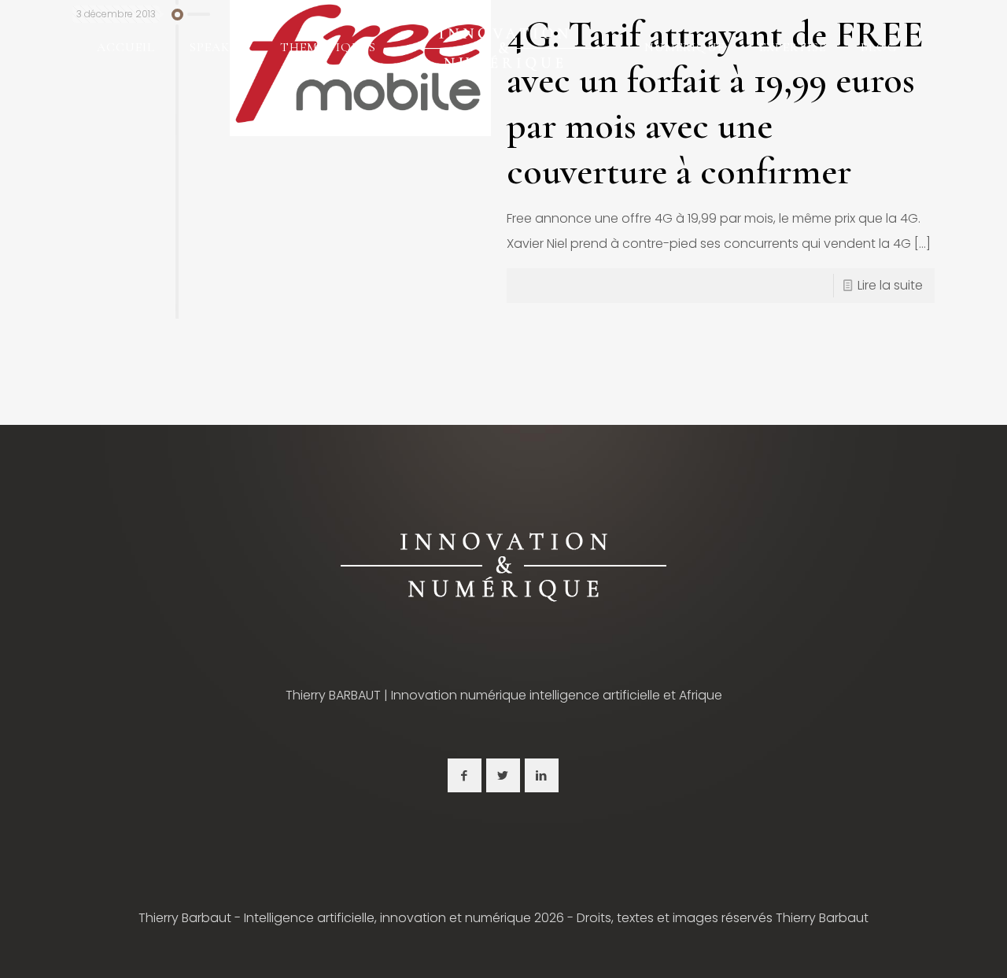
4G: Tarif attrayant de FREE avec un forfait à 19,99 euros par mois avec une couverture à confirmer (715, 103)
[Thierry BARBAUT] (503, 47)
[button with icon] (464, 775)
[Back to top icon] (931, 945)
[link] (503, 565)
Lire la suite (890, 285)
